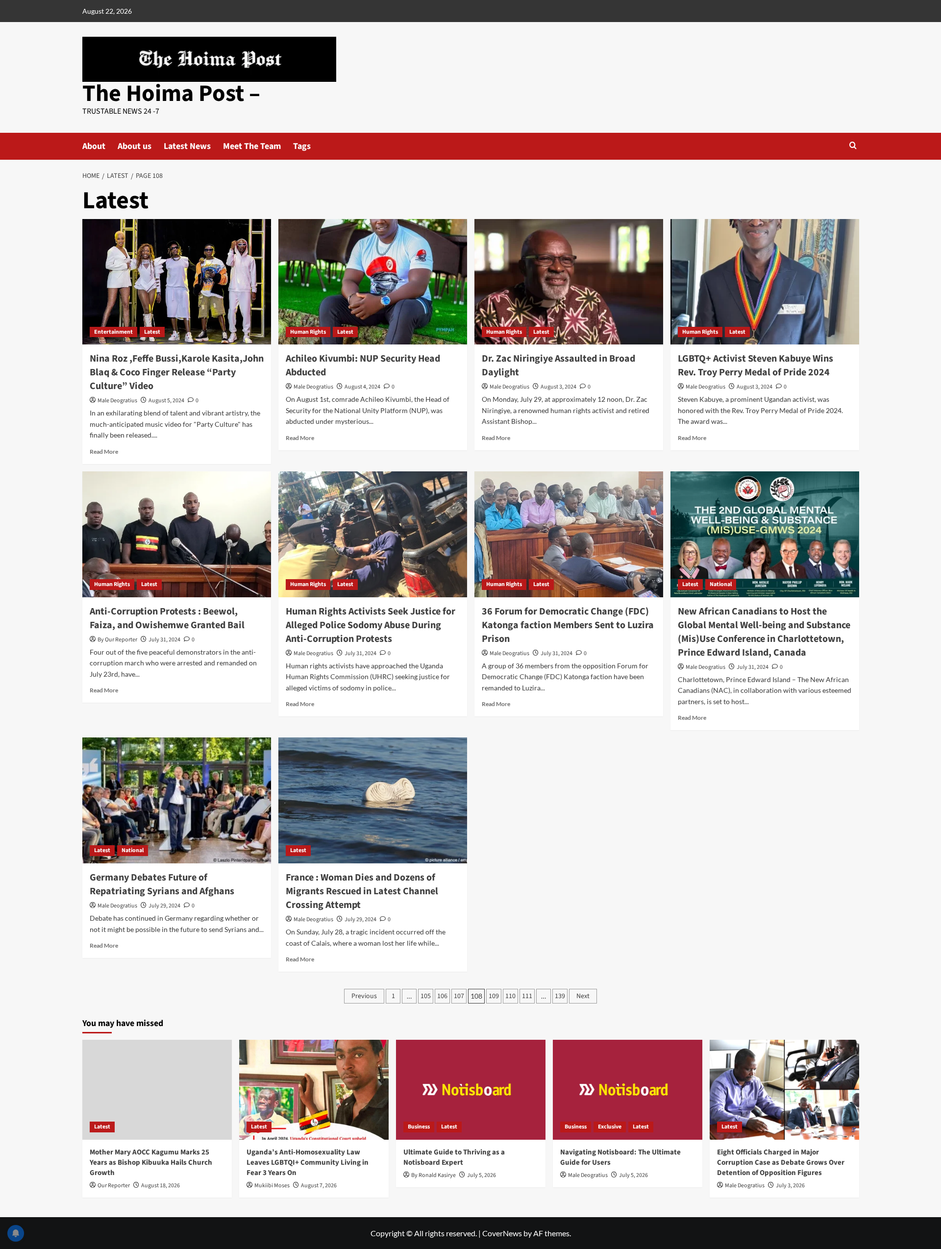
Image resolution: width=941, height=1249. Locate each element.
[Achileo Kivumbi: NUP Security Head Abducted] (372, 282)
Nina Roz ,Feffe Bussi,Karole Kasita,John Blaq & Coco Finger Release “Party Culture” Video (177, 372)
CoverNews (502, 1233)
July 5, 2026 (481, 1175)
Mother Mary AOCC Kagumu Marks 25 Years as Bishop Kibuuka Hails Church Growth (151, 1162)
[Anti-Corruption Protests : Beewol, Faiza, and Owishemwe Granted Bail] (176, 534)
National (721, 584)
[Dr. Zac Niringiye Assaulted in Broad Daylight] (568, 282)
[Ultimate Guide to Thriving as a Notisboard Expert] (470, 1089)
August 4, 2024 (362, 387)
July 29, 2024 (164, 906)
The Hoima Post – (171, 93)
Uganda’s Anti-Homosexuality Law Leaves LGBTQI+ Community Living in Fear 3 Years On (308, 1162)
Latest (152, 332)
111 (527, 996)
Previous (364, 996)
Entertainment (113, 332)
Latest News (187, 146)
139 (560, 996)
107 (459, 996)
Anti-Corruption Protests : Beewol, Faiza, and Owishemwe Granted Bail (167, 618)
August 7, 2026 (319, 1185)
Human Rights (308, 332)
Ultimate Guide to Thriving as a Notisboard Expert (454, 1157)
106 (442, 996)
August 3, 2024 (558, 387)
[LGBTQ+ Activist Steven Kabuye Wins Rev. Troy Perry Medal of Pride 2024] (764, 282)
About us (134, 146)
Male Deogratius (117, 400)
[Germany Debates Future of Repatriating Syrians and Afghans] (176, 800)
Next (583, 996)
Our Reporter (114, 1185)
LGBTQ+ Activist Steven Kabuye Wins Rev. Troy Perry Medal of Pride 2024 (755, 365)
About (93, 146)
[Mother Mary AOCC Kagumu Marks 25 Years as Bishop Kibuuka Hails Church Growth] (157, 1089)
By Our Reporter (117, 640)
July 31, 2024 (164, 640)
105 (426, 996)
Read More (104, 451)
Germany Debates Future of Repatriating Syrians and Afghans (162, 884)
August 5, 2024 (166, 400)
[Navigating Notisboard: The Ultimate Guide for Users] (627, 1089)
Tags (302, 146)
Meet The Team (252, 146)
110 (510, 996)
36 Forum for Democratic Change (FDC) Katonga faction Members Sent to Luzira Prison (568, 625)
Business (419, 1127)
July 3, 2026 (790, 1185)
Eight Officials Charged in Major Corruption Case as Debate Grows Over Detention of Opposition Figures (780, 1162)
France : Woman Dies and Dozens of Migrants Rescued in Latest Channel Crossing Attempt (362, 891)
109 (494, 996)
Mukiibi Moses (272, 1185)
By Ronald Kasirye (433, 1175)
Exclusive (609, 1127)
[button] (853, 145)
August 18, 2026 (160, 1185)
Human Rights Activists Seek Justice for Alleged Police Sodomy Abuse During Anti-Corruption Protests (370, 625)
